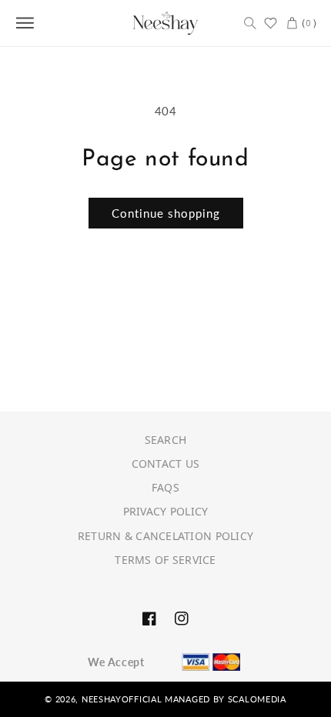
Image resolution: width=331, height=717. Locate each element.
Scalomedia (257, 699)
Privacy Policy (166, 511)
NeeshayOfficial (122, 699)
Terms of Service (165, 559)
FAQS (165, 487)
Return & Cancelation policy (166, 536)
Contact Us (166, 463)
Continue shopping (166, 213)
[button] (250, 23)
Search (166, 439)
